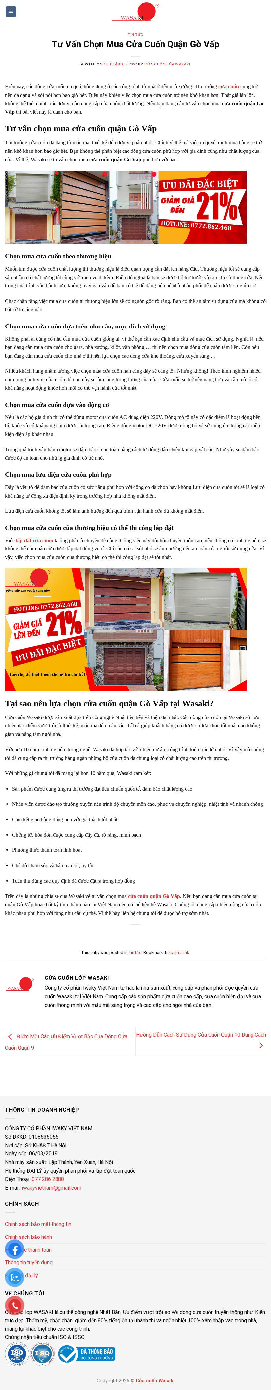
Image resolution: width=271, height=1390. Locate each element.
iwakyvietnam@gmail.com (51, 1188)
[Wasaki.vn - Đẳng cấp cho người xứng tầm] (135, 11)
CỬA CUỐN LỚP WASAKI (167, 64)
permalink (180, 952)
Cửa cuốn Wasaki (155, 1381)
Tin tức (135, 35)
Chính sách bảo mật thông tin (38, 1224)
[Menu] (11, 11)
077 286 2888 (47, 1179)
